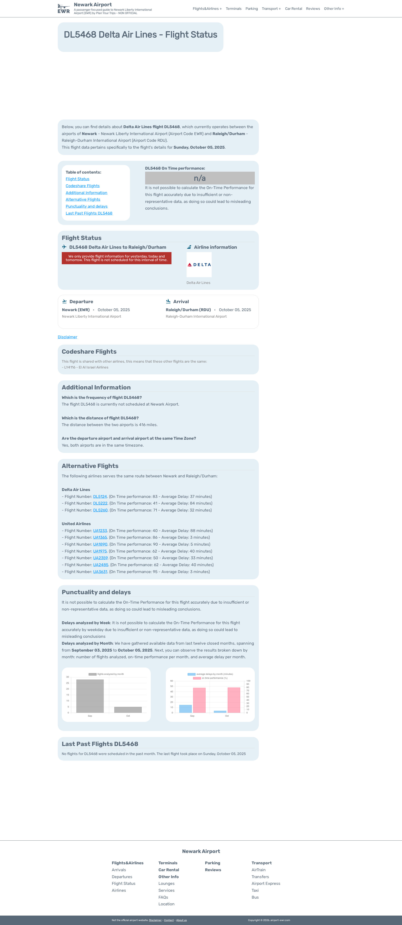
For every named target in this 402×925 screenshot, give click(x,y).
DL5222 (100, 503)
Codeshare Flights (83, 185)
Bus (255, 897)
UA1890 (100, 544)
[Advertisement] (201, 85)
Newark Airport (93, 4)
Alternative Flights (83, 199)
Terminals (234, 8)
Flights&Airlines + (207, 8)
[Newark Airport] (64, 8)
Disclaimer (155, 920)
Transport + (271, 8)
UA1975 (100, 551)
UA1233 (100, 530)
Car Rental (293, 8)
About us (181, 920)
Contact (169, 920)
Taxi (255, 890)
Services (166, 890)
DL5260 (100, 510)
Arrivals (119, 869)
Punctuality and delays (87, 206)
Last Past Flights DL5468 (89, 213)
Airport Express (266, 883)
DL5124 (100, 496)
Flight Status (77, 178)
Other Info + (334, 8)
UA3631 (100, 571)
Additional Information (86, 192)
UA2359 (100, 557)
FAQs (163, 897)
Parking (252, 8)
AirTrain (259, 869)
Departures (122, 876)
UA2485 (100, 564)
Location (166, 904)
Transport (262, 863)
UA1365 (100, 537)
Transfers (260, 876)
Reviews (313, 8)
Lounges (166, 883)
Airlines (119, 890)
